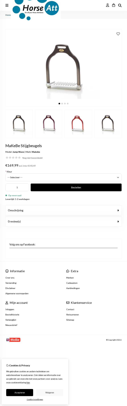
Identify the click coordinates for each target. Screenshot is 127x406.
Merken (70, 277)
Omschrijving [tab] (15, 210)
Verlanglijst (10, 319)
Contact (70, 309)
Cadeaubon (71, 283)
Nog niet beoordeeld (32, 158)
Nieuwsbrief (11, 325)
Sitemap (70, 319)
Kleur (8, 171)
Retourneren (72, 314)
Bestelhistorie (12, 314)
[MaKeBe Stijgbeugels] (63, 105)
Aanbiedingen (73, 288)
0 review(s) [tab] (14, 221)
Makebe (36, 152)
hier (28, 382)
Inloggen (9, 309)
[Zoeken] (120, 5)
